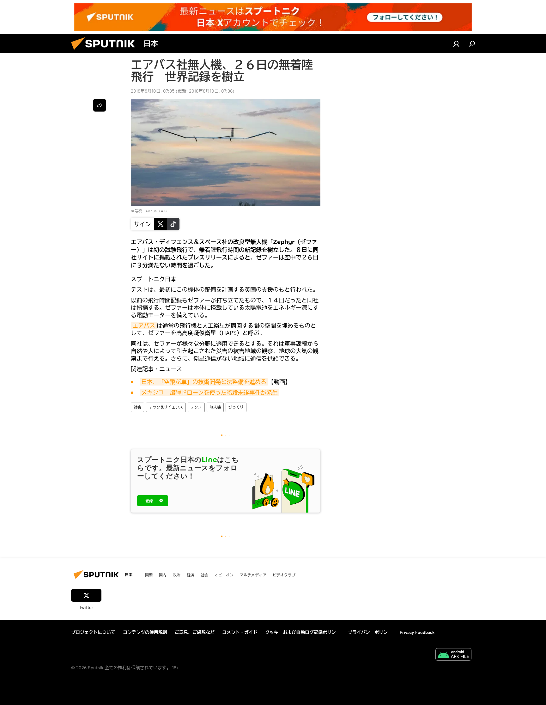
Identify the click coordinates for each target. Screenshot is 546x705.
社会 (137, 407)
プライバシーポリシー (370, 632)
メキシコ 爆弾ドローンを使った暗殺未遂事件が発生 (209, 392)
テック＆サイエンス (166, 407)
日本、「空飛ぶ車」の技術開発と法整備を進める (203, 382)
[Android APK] (453, 655)
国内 (163, 575)
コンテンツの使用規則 (145, 632)
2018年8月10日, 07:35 (152, 91)
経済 (190, 575)
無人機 (215, 407)
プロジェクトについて (93, 632)
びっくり (236, 407)
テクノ (196, 407)
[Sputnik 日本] (105, 51)
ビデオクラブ (284, 575)
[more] (99, 105)
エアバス (143, 325)
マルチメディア (253, 575)
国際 (149, 575)
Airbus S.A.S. (156, 211)
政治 (176, 575)
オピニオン (224, 575)
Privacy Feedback (417, 632)
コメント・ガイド (240, 632)
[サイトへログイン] (456, 43)
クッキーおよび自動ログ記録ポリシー (302, 632)
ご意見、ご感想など (195, 632)
